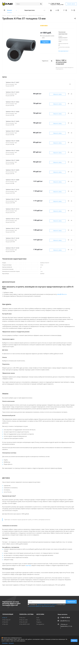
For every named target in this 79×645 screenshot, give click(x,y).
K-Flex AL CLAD (23, 620)
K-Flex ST (4, 617)
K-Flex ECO (5, 622)
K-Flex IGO (5, 624)
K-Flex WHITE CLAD (24, 624)
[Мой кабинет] (51, 10)
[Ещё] (44, 10)
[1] (41, 25)
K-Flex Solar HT (6, 620)
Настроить (11, 643)
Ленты (38, 620)
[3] (44, 25)
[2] (42, 25)
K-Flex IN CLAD (23, 622)
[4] (45, 25)
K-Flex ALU (22, 617)
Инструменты (40, 624)
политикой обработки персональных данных (42, 606)
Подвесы (38, 622)
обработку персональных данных (46, 604)
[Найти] (41, 3)
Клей (37, 617)
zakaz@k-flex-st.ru (62, 294)
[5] (47, 25)
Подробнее (5, 643)
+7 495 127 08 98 (55, 3)
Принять (74, 640)
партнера (28, 565)
